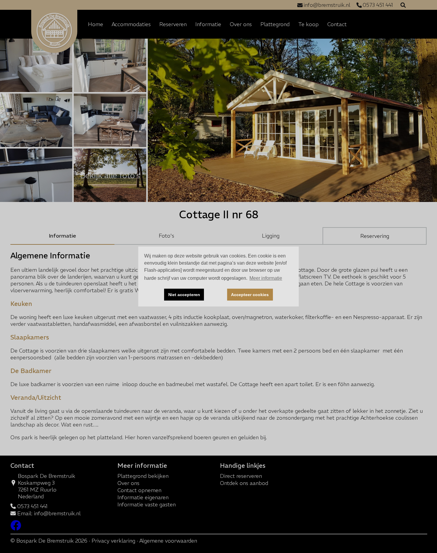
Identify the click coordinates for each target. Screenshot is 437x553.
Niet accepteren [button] (184, 294)
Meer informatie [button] (265, 278)
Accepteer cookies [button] (250, 294)
